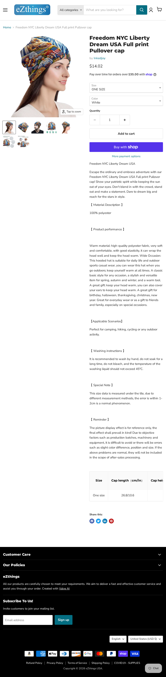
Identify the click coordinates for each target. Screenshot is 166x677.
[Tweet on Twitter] (98, 521)
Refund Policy (34, 663)
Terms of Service (77, 663)
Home (7, 27)
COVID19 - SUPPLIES (127, 663)
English (116, 639)
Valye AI (64, 589)
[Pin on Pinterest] (111, 521)
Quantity (94, 110)
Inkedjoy (99, 58)
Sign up (63, 620)
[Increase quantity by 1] (125, 120)
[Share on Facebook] (91, 521)
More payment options (126, 156)
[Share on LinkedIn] (104, 521)
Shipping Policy (101, 663)
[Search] (141, 10)
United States (143, 639)
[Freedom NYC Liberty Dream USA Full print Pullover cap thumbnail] (9, 127)
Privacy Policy (55, 663)
